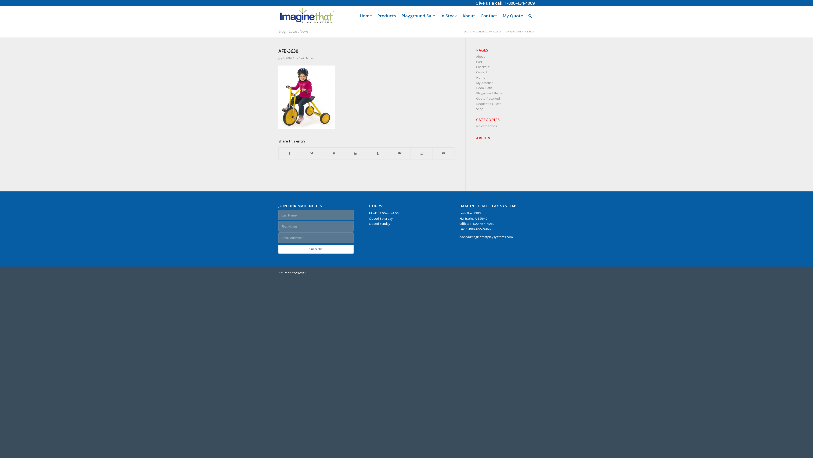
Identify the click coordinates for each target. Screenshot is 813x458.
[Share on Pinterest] (334, 153)
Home (480, 77)
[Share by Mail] (444, 153)
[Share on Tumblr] (378, 153)
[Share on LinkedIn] (356, 153)
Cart (479, 62)
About (480, 56)
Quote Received (488, 98)
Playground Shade (489, 93)
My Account (484, 83)
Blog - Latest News (293, 31)
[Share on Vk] (400, 153)
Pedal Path (484, 88)
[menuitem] (366, 15)
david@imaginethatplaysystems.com (486, 237)
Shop (479, 109)
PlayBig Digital (299, 272)
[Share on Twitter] (312, 153)
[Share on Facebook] (290, 153)
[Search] (530, 15)
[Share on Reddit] (422, 153)
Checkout (482, 67)
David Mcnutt (306, 58)
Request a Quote (488, 104)
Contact (481, 72)
